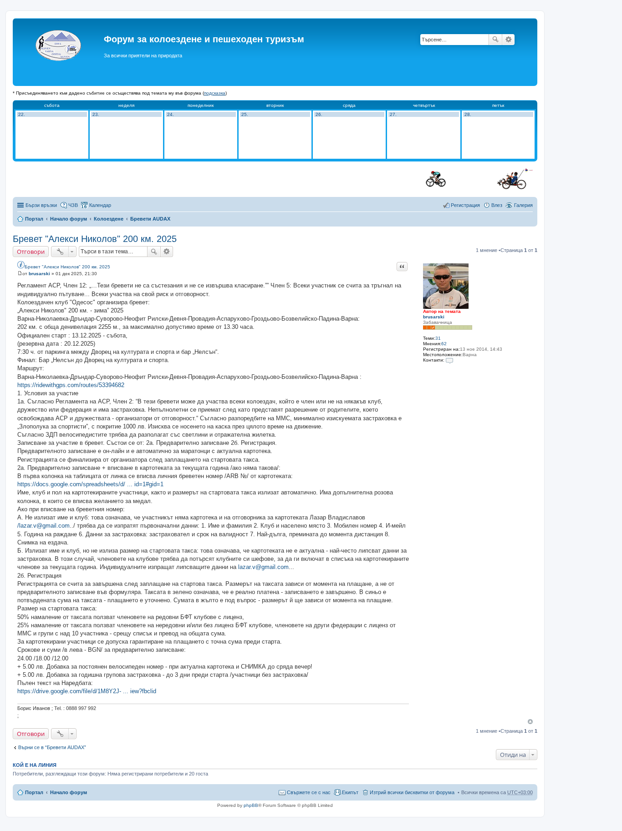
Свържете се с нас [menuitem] (309, 792)
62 (444, 343)
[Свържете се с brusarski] (449, 360)
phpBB (251, 805)
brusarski (433, 316)
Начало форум (68, 219)
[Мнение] (19, 273)
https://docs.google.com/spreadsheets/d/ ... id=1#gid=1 (90, 484)
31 (438, 338)
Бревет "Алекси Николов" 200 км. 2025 (95, 239)
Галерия (523, 205)
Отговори (31, 251)
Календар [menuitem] (100, 205)
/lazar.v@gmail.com (43, 525)
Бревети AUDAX (150, 219)
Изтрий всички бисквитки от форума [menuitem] (412, 792)
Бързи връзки (41, 205)
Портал (34, 219)
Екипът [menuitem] (350, 792)
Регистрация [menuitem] (465, 205)
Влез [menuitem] (496, 205)
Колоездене (108, 219)
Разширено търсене (508, 39)
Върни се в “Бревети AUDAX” (52, 747)
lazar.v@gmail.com (263, 567)
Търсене (495, 39)
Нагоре (530, 721)
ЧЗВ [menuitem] (73, 205)
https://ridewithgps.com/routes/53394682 (70, 385)
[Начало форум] (59, 52)
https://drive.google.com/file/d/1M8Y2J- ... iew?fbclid (86, 691)
